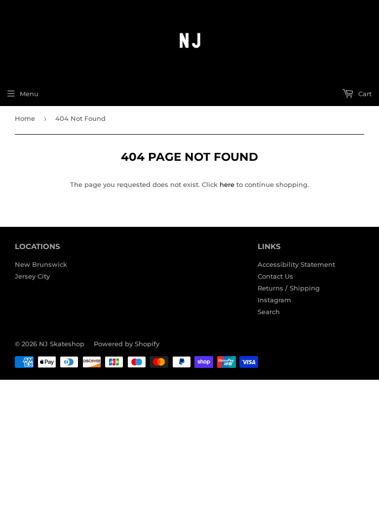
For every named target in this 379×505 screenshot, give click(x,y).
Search (269, 312)
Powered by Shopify (126, 344)
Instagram (274, 300)
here (227, 184)
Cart (364, 94)
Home (25, 118)
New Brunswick (41, 264)
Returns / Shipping (289, 288)
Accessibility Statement (296, 264)
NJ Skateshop (61, 344)
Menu (29, 94)
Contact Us (275, 276)
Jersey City (32, 276)
